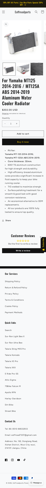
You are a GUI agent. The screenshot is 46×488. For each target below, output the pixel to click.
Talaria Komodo (12, 355)
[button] (3, 12)
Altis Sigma (10, 380)
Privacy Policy (12, 294)
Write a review (23, 250)
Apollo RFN (10, 392)
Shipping (5, 113)
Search (8, 330)
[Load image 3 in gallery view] (37, 69)
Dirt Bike (9, 405)
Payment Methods (13, 312)
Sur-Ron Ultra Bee (13, 343)
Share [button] (8, 220)
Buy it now (23, 142)
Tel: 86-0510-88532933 (16, 429)
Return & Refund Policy (16, 287)
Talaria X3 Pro (11, 361)
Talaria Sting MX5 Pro (15, 349)
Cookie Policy (11, 306)
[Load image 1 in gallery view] (9, 69)
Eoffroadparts (18, 483)
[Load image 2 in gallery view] (23, 69)
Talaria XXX (10, 367)
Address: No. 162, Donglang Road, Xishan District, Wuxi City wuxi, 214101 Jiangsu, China (21, 444)
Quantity (6, 118)
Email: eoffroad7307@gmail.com (21, 435)
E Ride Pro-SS (11, 374)
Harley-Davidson (13, 398)
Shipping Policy (12, 281)
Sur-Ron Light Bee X (15, 336)
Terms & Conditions (14, 300)
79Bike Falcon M (13, 386)
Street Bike (10, 411)
